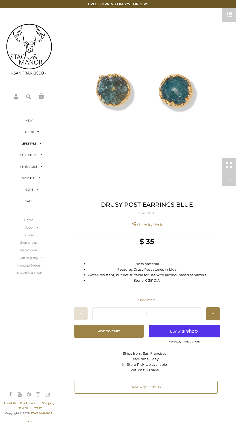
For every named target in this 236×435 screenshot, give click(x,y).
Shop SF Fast (28, 242)
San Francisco (154, 353)
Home (29, 220)
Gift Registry (29, 258)
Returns (22, 407)
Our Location (29, 403)
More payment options (184, 341)
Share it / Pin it (149, 225)
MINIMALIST (28, 166)
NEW (28, 120)
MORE (28, 189)
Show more (146, 300)
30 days (152, 370)
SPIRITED (28, 178)
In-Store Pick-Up (136, 364)
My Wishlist (28, 250)
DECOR (29, 132)
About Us (9, 403)
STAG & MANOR (41, 413)
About (28, 227)
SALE (28, 201)
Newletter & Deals (28, 273)
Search (29, 96)
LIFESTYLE (28, 143)
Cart (41, 96)
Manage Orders (29, 265)
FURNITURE (29, 155)
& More (29, 235)
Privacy (36, 407)
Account (16, 96)
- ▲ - (29, 421)
